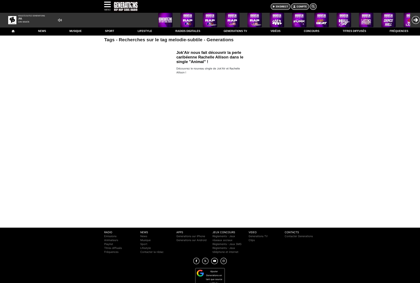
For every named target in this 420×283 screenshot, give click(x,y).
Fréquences (399, 31)
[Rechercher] (313, 6)
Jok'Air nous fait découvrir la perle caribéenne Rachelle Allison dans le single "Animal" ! (209, 57)
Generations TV (235, 31)
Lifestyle (145, 31)
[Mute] (59, 20)
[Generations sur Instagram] (223, 261)
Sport (109, 31)
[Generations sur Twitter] (205, 261)
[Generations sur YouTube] (214, 261)
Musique (75, 31)
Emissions (110, 236)
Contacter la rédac (152, 252)
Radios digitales (187, 31)
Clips (252, 240)
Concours (311, 31)
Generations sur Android (191, 240)
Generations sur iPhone (190, 236)
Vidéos (276, 31)
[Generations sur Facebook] (196, 261)
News (42, 31)
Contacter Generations (299, 236)
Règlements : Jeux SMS (227, 244)
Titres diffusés (354, 31)
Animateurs (111, 240)
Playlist (108, 244)
